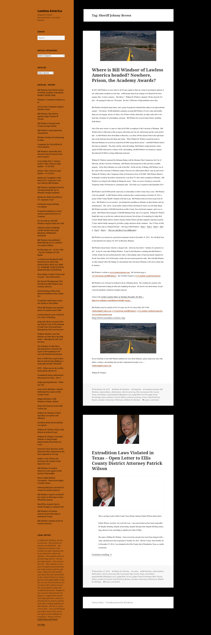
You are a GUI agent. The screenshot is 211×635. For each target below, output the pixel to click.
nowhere (110, 397)
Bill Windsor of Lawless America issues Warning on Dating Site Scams (48, 514)
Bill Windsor (147, 571)
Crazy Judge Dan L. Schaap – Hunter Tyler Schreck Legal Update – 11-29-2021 (49, 164)
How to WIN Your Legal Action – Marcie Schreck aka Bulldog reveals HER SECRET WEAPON (50, 361)
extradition (101, 394)
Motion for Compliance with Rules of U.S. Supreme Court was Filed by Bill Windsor (49, 180)
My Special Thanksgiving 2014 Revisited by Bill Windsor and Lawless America (50, 284)
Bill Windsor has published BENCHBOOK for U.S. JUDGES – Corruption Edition (50, 243)
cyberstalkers (105, 392)
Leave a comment (151, 400)
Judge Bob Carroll (139, 394)
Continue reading (102, 554)
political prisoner (134, 397)
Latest (135, 571)
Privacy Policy (98, 602)
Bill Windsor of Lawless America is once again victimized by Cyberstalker (49, 471)
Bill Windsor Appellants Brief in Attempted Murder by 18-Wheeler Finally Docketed (50, 190)
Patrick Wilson (120, 397)
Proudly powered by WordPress (119, 602)
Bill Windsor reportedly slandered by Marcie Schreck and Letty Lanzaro (49, 154)
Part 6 (103, 230)
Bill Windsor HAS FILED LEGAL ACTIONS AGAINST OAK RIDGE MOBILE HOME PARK (50, 93)
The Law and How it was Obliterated (122, 230)
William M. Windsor (122, 389)
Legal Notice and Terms (47, 619)
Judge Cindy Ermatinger (141, 576)
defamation (116, 392)
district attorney (128, 392)
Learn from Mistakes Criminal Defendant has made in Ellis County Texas (50, 392)
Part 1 (143, 226)
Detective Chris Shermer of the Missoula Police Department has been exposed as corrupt (50, 451)
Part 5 (97, 230)
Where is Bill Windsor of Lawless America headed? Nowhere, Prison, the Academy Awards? (127, 75)
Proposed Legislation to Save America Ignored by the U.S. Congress (49, 214)
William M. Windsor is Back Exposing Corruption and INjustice (49, 415)
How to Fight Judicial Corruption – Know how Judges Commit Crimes (50, 480)
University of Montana (114, 400)
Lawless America (49, 11)
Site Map (41, 624)
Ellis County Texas (137, 574)
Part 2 (149, 226)
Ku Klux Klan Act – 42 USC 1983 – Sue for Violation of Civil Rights (50, 252)
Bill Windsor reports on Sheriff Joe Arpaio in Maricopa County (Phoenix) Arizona (50, 497)
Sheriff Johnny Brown (122, 579)
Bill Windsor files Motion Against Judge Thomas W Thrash (47, 116)
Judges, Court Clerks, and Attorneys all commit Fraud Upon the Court (49, 461)
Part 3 (156, 226)
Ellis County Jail (142, 392)
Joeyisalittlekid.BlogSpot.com (119, 394)
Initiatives (137, 389)
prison (144, 397)
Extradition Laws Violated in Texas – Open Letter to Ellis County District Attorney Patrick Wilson (127, 460)
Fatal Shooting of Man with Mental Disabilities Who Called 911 (50, 293)
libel (103, 397)
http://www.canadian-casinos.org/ (108, 317)
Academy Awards (152, 389)
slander (101, 400)
